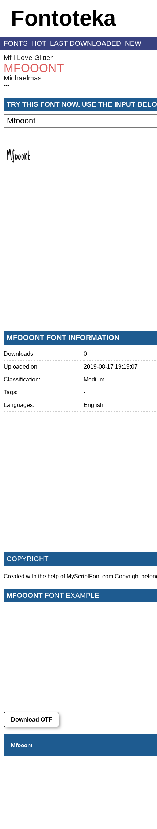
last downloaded (85, 43)
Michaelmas (23, 78)
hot (38, 43)
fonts (16, 43)
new (133, 43)
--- (6, 85)
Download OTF (31, 719)
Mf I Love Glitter (28, 57)
